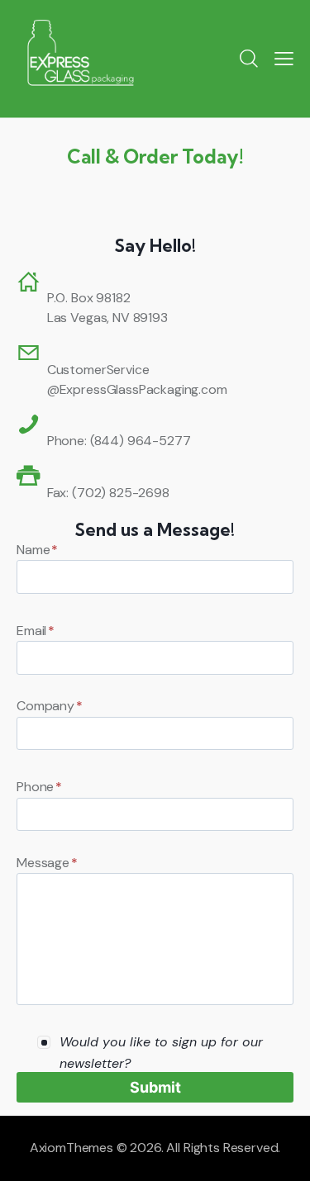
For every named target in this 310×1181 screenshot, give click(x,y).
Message (47, 862)
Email (36, 630)
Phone (39, 786)
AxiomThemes (71, 1147)
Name (37, 549)
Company (50, 705)
